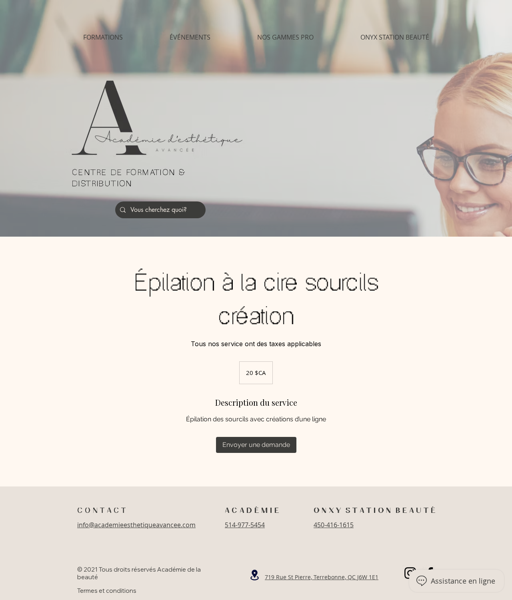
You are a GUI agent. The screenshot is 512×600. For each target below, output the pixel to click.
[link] (256, 445)
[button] (103, 37)
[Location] (254, 575)
